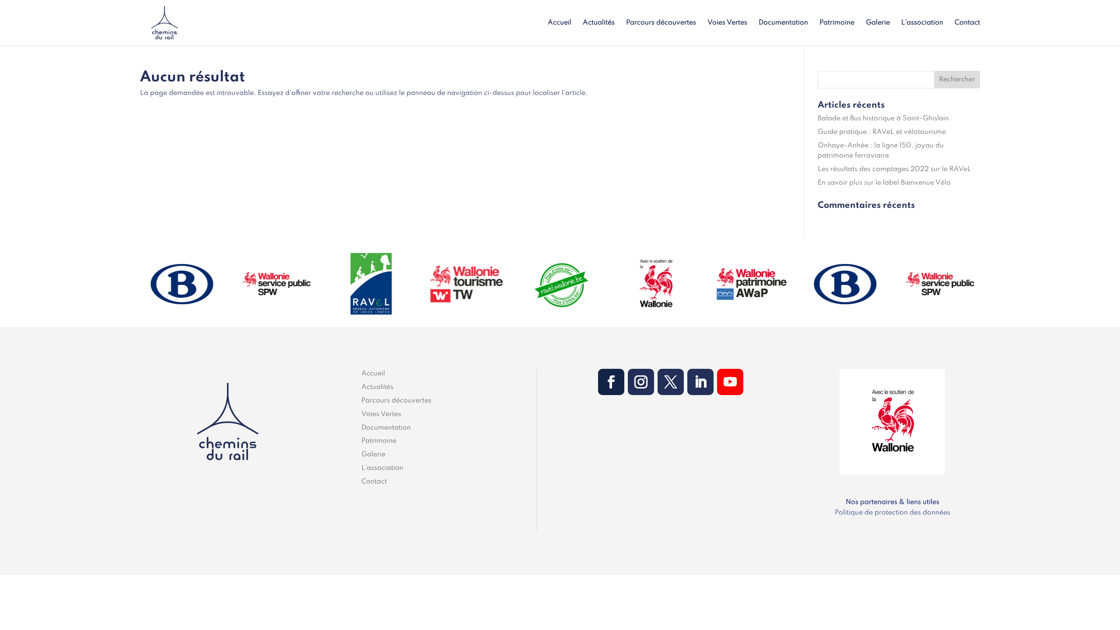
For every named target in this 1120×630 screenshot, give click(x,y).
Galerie (878, 23)
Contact (967, 23)
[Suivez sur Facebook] (611, 382)
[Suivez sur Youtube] (730, 382)
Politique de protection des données (892, 512)
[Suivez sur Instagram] (641, 382)
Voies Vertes (727, 23)
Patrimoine (836, 23)
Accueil (559, 23)
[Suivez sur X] (671, 382)
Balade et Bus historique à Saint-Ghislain (883, 118)
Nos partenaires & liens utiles (892, 502)
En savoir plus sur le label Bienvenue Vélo (884, 182)
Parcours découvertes (661, 23)
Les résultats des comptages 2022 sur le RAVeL (894, 169)
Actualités (599, 23)
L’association (922, 23)
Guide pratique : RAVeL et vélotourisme (882, 132)
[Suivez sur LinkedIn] (700, 382)
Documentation (783, 23)
